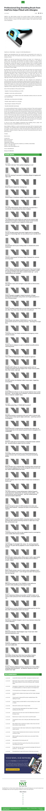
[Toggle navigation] (23, 2)
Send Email (9, 141)
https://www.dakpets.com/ (13, 146)
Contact (41, 809)
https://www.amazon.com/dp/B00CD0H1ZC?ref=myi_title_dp (17, 123)
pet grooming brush (17, 59)
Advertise (40, 808)
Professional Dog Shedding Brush (28, 122)
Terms (28, 808)
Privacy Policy (34, 808)
